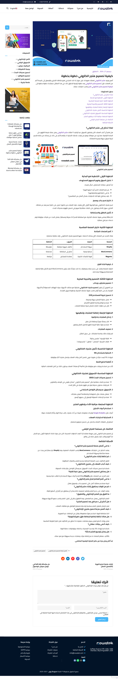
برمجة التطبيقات (24, 69)
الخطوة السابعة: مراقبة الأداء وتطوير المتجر (98, 116)
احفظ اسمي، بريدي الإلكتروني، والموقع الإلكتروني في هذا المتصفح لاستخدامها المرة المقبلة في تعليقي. (74, 613)
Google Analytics (99, 412)
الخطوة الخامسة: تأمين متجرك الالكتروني (99, 110)
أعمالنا (50, 8)
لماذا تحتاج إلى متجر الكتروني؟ (103, 94)
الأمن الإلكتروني (24, 59)
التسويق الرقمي (23, 62)
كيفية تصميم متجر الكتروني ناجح (100, 86)
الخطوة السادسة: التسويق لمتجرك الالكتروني (98, 113)
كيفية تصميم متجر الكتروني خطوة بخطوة (14, 151)
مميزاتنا (70, 8)
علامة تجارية (25, 82)
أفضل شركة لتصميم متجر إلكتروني (57, 551)
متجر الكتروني (100, 80)
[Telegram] (111, 2)
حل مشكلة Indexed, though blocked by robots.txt (15, 126)
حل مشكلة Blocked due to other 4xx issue (14, 169)
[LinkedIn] (68, 558)
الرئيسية (90, 8)
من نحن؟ (80, 8)
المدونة (40, 8)
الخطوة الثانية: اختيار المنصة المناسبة (101, 100)
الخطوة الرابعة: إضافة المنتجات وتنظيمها (99, 107)
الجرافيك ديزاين (24, 66)
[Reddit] (63, 558)
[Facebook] (103, 2)
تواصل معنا (29, 8)
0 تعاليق (95, 71)
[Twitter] (83, 558)
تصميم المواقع (24, 76)
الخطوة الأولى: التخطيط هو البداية (101, 97)
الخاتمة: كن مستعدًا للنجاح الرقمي (101, 119)
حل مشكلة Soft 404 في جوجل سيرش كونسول (14, 161)
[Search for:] (17, 27)
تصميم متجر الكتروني (103, 66)
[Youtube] (98, 2)
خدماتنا (61, 8)
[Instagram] (107, 2)
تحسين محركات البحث (22, 72)
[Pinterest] (73, 558)
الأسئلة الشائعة (108, 122)
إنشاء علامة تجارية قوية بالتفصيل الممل (14, 143)
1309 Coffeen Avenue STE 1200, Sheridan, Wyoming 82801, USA (101, 649)
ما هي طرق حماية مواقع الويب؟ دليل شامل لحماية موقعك (14, 135)
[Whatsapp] (94, 2)
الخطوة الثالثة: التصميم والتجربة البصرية (100, 104)
